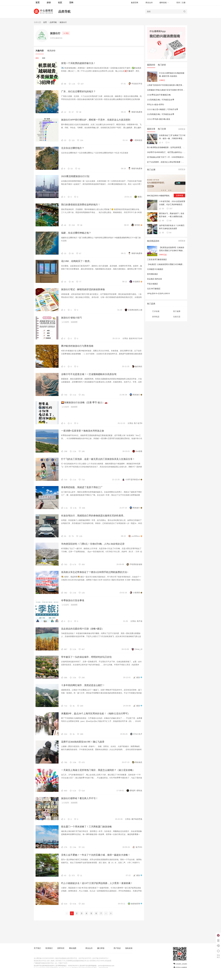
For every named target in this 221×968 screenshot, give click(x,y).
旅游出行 (63, 22)
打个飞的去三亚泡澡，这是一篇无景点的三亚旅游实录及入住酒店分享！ (98, 459)
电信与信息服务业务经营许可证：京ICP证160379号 (73, 958)
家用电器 (155, 317)
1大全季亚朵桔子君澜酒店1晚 (159, 95)
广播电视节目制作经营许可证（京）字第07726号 (50, 963)
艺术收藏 (155, 311)
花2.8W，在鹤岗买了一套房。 (76, 261)
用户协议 (117, 948)
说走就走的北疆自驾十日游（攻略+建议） (82, 628)
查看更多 (181, 129)
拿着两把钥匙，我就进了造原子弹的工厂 (82, 487)
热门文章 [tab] (162, 129)
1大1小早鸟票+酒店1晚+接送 (158, 119)
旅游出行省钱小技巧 (71, 317)
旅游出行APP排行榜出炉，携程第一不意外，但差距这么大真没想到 (95, 119)
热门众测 (151, 169)
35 (162, 233)
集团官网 (134, 3)
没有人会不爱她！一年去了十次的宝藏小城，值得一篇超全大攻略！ (95, 855)
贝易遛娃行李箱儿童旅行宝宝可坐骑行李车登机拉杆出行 (169, 90)
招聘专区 (60, 948)
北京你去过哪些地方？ (72, 148)
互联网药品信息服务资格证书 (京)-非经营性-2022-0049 (85, 961)
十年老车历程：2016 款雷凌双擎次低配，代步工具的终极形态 (172, 202)
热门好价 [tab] (162, 65)
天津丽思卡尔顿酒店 (155, 269)
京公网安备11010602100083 (44, 958)
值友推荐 (74, 322)
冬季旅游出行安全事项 (72, 600)
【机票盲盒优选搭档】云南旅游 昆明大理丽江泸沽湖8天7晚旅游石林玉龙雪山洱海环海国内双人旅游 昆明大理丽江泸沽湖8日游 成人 (171, 249)
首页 (45, 22)
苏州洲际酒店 (152, 274)
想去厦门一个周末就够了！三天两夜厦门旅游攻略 (86, 826)
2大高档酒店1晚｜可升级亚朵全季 (160, 114)
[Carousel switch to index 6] (170, 190)
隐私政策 (128, 948)
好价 (49, 2)
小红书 (66, 322)
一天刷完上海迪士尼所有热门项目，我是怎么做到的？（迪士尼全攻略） (98, 770)
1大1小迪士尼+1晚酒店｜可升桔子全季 (162, 109)
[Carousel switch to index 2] (163, 190)
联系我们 (49, 948)
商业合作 (149, 3)
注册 (183, 3)
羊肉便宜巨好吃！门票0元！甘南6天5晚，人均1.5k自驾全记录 (93, 544)
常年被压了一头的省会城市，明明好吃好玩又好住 (86, 657)
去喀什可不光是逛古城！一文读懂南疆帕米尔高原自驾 (88, 374)
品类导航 (64, 11)
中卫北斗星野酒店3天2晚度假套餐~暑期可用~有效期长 (171, 74)
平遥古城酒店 (152, 284)
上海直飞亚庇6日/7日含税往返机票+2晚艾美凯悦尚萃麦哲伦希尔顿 (173, 85)
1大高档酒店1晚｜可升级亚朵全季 (160, 100)
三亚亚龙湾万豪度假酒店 (157, 259)
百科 (71, 2)
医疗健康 (176, 311)
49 (162, 221)
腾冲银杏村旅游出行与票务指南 (77, 346)
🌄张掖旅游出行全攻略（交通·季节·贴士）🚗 (84, 402)
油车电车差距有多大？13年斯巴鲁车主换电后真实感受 (171, 227)
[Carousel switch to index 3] (165, 190)
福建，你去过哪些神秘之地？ (76, 233)
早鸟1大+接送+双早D (155, 105)
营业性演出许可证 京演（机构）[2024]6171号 (49, 961)
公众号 (66, 605)
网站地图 (72, 948)
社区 (60, 2)
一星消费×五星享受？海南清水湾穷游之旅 (82, 430)
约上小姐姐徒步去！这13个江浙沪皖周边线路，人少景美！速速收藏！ (97, 883)
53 (162, 209)
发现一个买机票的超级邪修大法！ (78, 63)
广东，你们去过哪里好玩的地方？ (78, 91)
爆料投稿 (163, 3)
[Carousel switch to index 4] (167, 190)
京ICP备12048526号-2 (100, 958)
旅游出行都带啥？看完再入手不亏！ (79, 798)
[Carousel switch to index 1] (161, 190)
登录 (178, 3)
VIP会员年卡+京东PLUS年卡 (158, 293)
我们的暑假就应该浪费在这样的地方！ (80, 204)
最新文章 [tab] (151, 129)
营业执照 (108, 961)
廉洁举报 (100, 948)
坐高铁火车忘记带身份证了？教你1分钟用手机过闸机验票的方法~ (94, 572)
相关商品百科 (153, 241)
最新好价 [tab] (151, 65)
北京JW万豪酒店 (153, 289)
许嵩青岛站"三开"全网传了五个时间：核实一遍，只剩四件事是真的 (172, 137)
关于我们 (37, 948)
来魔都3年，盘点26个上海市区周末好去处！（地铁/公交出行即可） (95, 713)
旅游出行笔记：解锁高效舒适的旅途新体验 (83, 289)
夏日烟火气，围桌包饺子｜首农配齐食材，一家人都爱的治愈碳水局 (171, 215)
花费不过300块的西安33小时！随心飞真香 (82, 742)
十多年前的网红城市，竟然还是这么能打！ (83, 685)
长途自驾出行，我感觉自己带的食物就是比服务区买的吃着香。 (93, 515)
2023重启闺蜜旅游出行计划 (75, 176)
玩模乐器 (176, 317)
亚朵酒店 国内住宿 (154, 279)
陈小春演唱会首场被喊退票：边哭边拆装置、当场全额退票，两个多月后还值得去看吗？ (182, 147)
